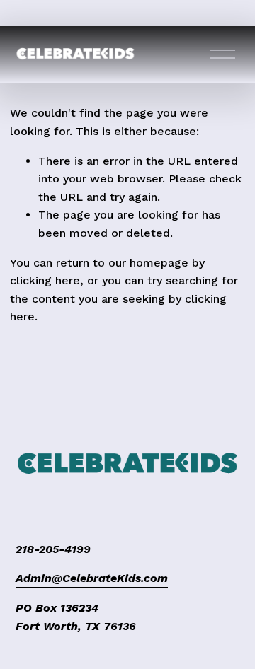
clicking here (45, 280)
